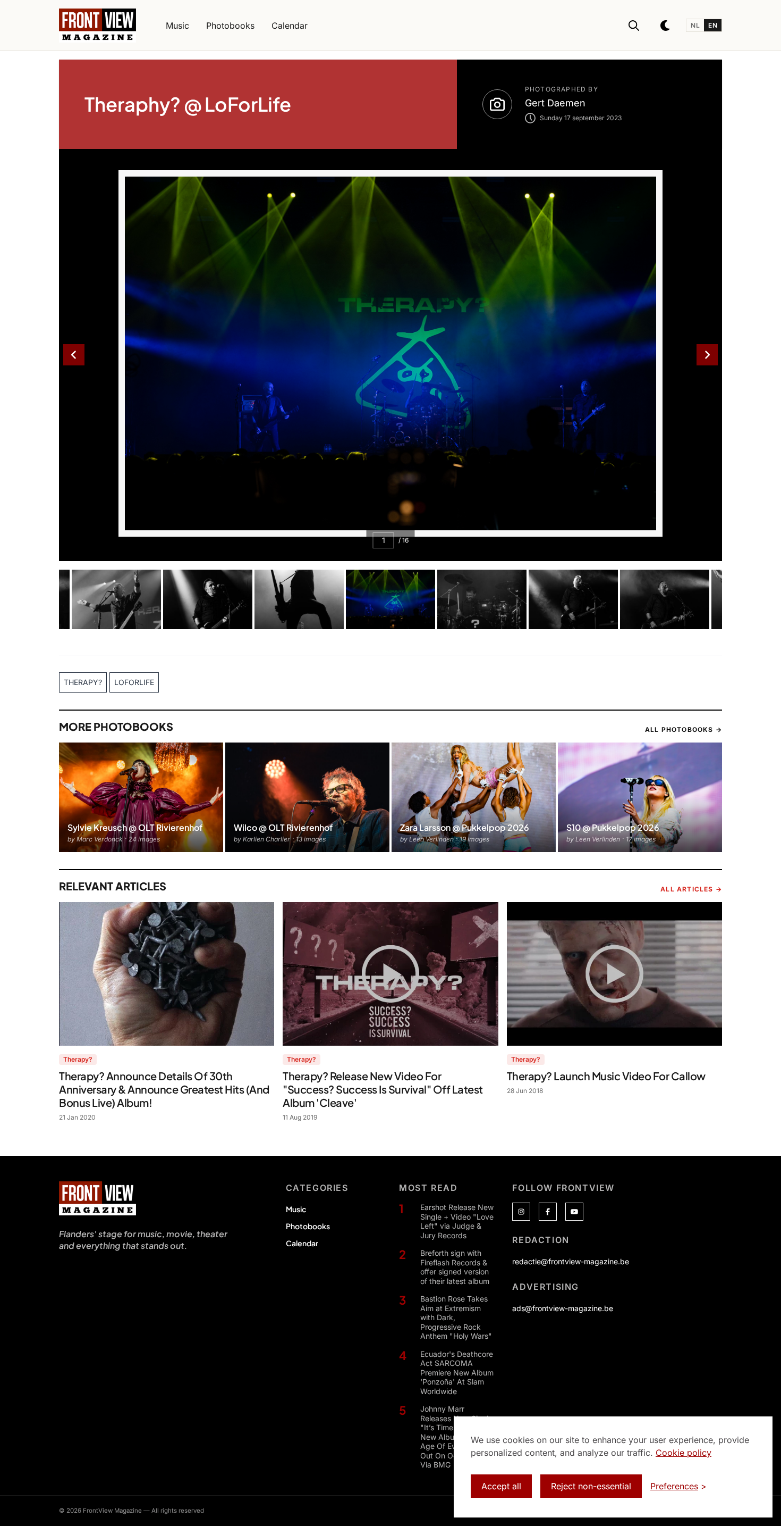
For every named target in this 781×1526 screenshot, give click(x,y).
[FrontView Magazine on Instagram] (521, 1212)
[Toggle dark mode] (665, 25)
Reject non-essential (591, 1486)
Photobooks (308, 1226)
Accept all (501, 1486)
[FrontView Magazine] (97, 1198)
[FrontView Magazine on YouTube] (574, 1212)
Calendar (302, 1243)
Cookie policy (683, 1452)
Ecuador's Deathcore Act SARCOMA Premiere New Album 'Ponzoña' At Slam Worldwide (457, 1372)
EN (712, 25)
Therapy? (77, 1059)
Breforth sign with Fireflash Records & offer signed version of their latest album (454, 1267)
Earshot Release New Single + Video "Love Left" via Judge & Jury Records (457, 1221)
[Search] (634, 25)
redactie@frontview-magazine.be (570, 1261)
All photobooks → (683, 729)
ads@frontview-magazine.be (562, 1308)
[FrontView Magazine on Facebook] (548, 1212)
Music (296, 1209)
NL (695, 25)
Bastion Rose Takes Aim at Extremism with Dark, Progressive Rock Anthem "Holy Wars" (456, 1317)
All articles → (691, 889)
